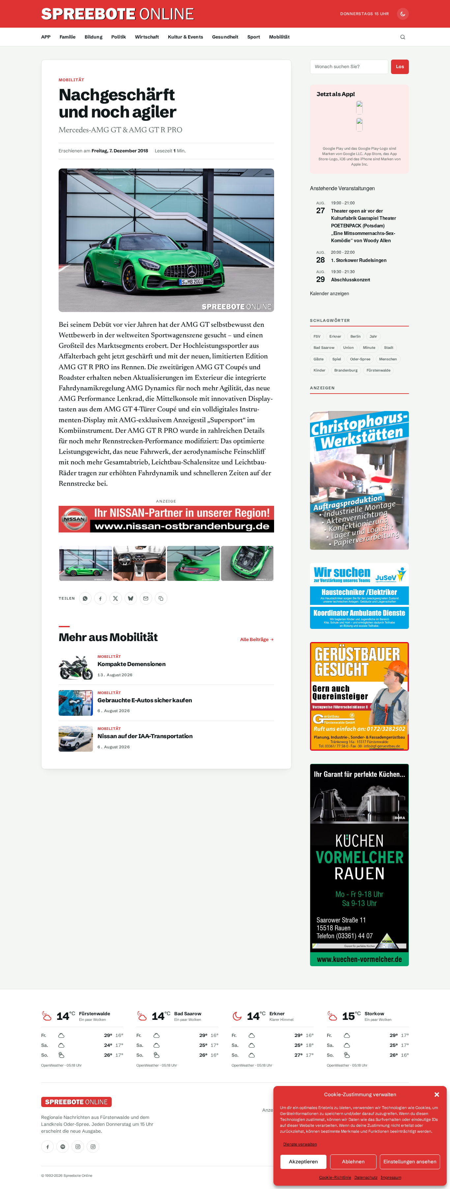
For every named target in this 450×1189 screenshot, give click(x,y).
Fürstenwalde (378, 370)
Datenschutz (366, 1177)
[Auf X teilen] (115, 598)
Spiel (336, 359)
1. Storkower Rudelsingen (359, 260)
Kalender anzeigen (329, 293)
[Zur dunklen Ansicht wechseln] (403, 14)
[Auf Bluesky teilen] (131, 598)
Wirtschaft (147, 37)
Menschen (388, 359)
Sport (253, 37)
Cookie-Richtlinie (335, 1177)
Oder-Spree (360, 359)
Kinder (319, 370)
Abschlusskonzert (350, 279)
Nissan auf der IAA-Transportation (145, 736)
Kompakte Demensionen (131, 664)
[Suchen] (402, 37)
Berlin (356, 336)
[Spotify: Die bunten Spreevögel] (62, 1146)
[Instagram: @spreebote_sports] (93, 1146)
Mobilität (279, 37)
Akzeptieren (303, 1161)
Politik (118, 37)
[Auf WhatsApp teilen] (85, 598)
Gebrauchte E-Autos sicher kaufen (145, 700)
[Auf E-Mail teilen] (146, 598)
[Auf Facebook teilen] (100, 598)
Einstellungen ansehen (409, 1161)
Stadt (388, 347)
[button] (437, 1094)
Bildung (93, 37)
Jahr (373, 336)
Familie (68, 37)
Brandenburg (345, 370)
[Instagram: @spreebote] (77, 1146)
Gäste (318, 359)
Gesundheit (225, 37)
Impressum (391, 1177)
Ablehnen (353, 1161)
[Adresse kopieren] (161, 598)
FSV (317, 336)
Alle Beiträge (254, 639)
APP (45, 37)
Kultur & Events (185, 37)
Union (348, 347)
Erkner (335, 336)
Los (400, 66)
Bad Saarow (324, 347)
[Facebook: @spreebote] (47, 1146)
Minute (369, 347)
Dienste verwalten (300, 1144)
